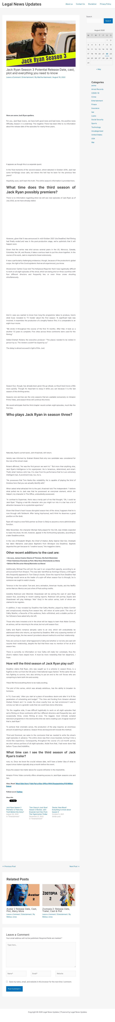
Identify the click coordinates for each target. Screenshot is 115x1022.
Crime (93, 97)
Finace (94, 104)
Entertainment (27, 77)
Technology (96, 127)
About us (69, 4)
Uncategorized (97, 131)
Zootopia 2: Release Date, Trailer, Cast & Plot (56, 910)
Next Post (74, 866)
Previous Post (9, 866)
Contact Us (80, 4)
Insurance (95, 108)
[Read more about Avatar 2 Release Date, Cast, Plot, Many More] (23, 895)
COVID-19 (95, 93)
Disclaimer (92, 4)
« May (98, 69)
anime (93, 85)
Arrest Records (97, 89)
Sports (94, 123)
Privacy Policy (105, 4)
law (92, 112)
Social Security (97, 119)
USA (93, 138)
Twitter (20, 792)
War (92, 142)
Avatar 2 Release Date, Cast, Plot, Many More (22, 910)
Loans (93, 116)
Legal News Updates (21, 4)
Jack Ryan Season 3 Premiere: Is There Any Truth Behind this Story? (15, 809)
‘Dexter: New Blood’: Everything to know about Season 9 (61, 809)
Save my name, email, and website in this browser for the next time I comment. (40, 982)
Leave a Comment (13, 77)
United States (96, 135)
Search (89, 17)
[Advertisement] (41, 97)
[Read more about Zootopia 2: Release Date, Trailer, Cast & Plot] (58, 895)
